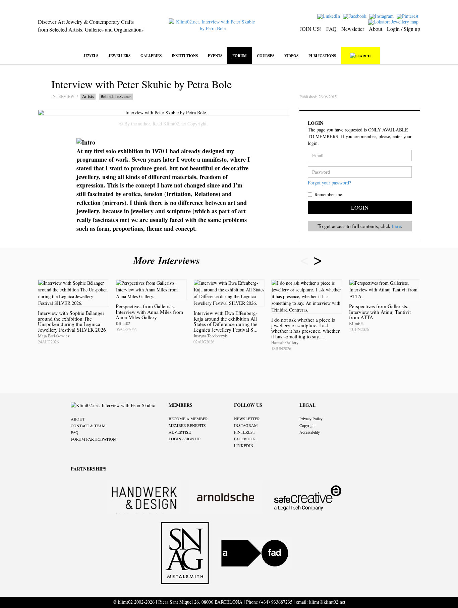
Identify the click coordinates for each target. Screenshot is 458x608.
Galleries (151, 55)
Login (359, 207)
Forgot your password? (329, 182)
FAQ (331, 28)
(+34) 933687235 (275, 602)
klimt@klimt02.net (327, 602)
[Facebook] (355, 15)
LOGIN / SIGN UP (185, 438)
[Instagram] (382, 15)
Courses (265, 55)
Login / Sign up (403, 28)
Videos (291, 55)
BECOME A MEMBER (188, 418)
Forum (239, 55)
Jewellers (119, 55)
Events (215, 55)
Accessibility (309, 432)
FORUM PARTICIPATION (93, 439)
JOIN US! (311, 28)
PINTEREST (244, 432)
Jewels (90, 55)
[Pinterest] (408, 15)
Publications (322, 55)
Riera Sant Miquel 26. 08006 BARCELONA (200, 602)
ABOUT (78, 419)
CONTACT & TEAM (88, 425)
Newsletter (352, 28)
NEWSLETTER (247, 418)
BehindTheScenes (116, 96)
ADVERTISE (180, 432)
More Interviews (168, 260)
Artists (88, 96)
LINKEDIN (243, 445)
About (375, 28)
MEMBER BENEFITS (187, 425)
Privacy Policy (311, 418)
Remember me (328, 194)
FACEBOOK (244, 438)
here (396, 226)
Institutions (185, 55)
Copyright (307, 425)
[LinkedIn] (329, 15)
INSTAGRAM (246, 425)
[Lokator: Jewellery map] (394, 21)
